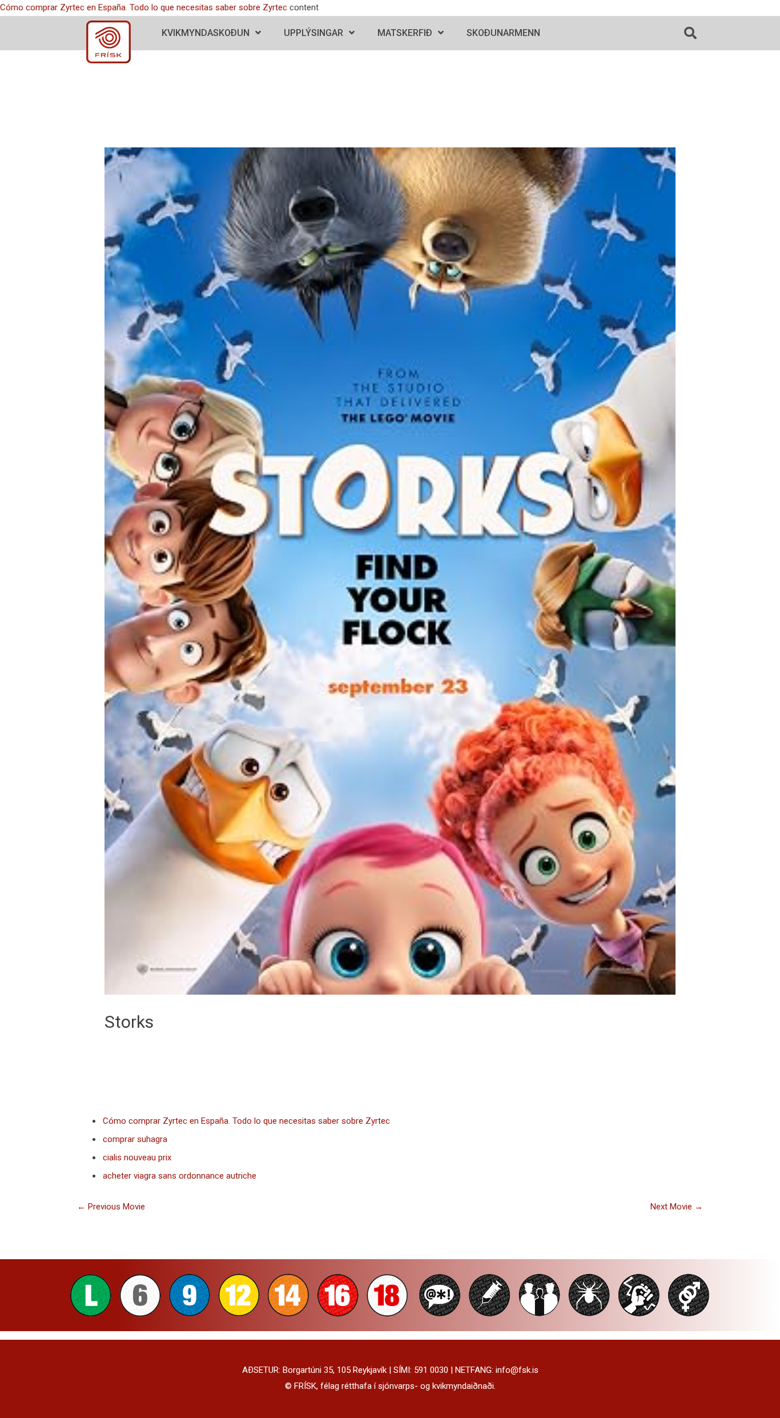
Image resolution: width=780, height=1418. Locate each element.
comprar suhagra (135, 1139)
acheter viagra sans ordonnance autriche (179, 1176)
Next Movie (676, 1206)
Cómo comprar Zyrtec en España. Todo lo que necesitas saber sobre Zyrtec (143, 7)
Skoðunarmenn (503, 32)
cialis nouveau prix (137, 1157)
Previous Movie (111, 1206)
